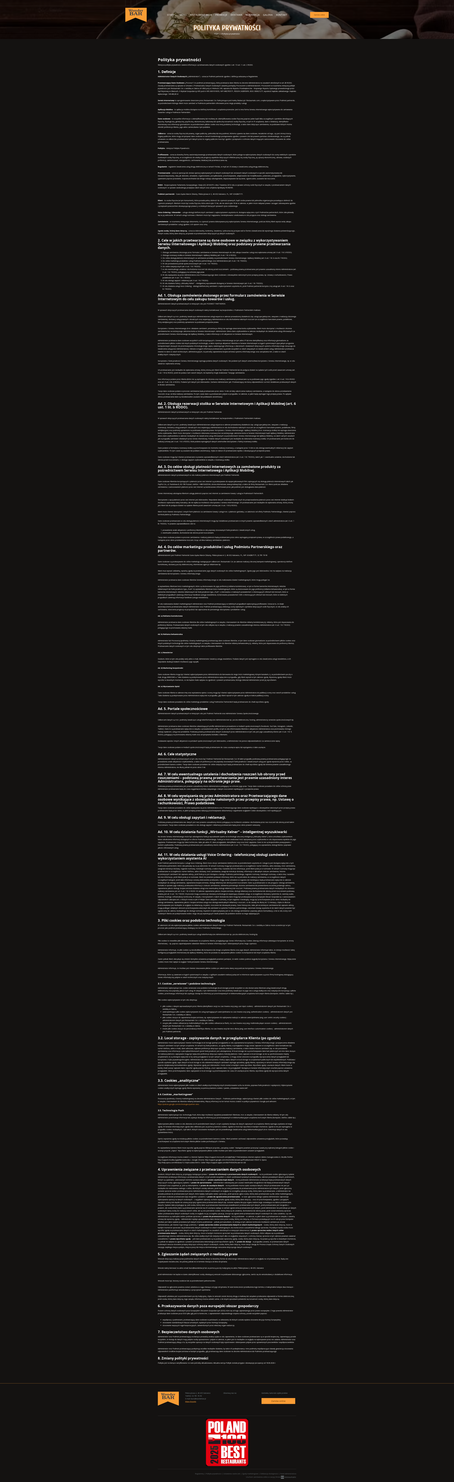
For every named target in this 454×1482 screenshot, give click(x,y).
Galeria (268, 14)
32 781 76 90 (197, 1396)
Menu (183, 14)
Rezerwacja (253, 14)
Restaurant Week (201, 14)
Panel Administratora (288, 1474)
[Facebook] (128, 3)
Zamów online (319, 15)
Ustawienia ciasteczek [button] (232, 1474)
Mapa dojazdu (190, 1401)
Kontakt (281, 14)
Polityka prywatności (214, 1474)
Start (171, 14)
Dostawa (236, 14)
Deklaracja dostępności (269, 1474)
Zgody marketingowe (250, 1474)
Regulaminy (199, 1474)
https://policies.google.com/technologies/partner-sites (178, 1104)
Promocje (221, 14)
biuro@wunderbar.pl (198, 1399)
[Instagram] (134, 3)
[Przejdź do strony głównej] (140, 15)
